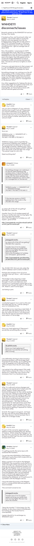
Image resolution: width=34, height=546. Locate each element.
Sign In (29, 3)
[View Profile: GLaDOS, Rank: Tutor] (4, 105)
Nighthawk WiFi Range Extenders (13, 8)
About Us (17, 531)
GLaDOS (9, 104)
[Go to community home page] (8, 3)
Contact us (17, 532)
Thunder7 (10, 17)
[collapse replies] (17, 103)
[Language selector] (13, 3)
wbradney (9, 446)
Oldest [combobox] (29, 99)
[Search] (18, 3)
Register (23, 3)
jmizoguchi (9, 163)
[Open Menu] (31, 8)
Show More (6, 524)
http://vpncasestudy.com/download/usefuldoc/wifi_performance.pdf (17, 223)
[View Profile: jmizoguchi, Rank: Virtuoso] (4, 164)
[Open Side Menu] (2, 2)
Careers (17, 534)
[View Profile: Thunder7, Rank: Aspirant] (3, 18)
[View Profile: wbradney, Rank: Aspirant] (4, 447)
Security (17, 535)
